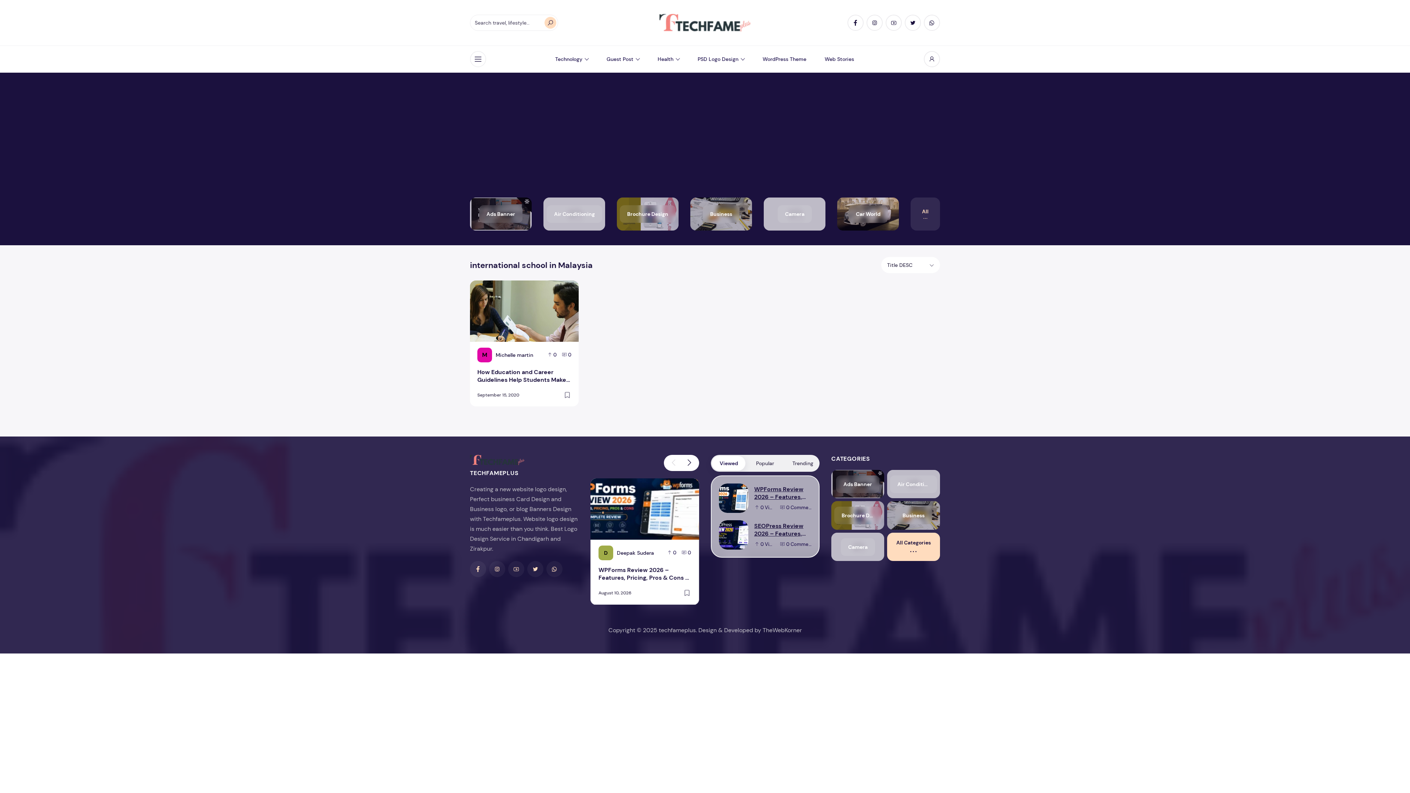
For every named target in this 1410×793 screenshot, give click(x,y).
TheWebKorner (782, 630)
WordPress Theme (784, 59)
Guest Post (620, 59)
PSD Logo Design (718, 59)
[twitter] (913, 23)
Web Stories (839, 59)
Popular (765, 463)
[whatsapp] (932, 23)
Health (665, 59)
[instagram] (875, 23)
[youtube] (894, 23)
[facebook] (855, 23)
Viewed (729, 463)
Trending (802, 463)
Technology (568, 59)
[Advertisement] (705, 142)
